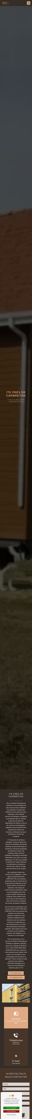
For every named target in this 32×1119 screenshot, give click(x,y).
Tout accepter (11, 1108)
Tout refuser (11, 1111)
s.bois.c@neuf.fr (16, 1063)
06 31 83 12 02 (16, 1044)
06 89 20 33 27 (16, 1042)
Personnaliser (11, 1115)
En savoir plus (17, 973)
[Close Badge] (24, 1114)
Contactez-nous (17, 977)
